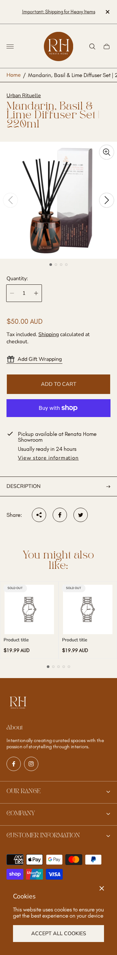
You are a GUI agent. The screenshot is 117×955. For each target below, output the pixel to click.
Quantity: (17, 278)
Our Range (23, 791)
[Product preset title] (29, 609)
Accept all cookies (58, 933)
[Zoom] (106, 152)
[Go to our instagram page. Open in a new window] (31, 764)
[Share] (39, 515)
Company (20, 814)
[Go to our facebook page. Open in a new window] (13, 764)
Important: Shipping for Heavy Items (58, 12)
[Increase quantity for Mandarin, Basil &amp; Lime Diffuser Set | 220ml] (36, 293)
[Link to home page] (17, 703)
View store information (48, 458)
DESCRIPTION (23, 486)
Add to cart (58, 384)
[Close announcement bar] (107, 12)
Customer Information (43, 836)
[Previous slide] (10, 200)
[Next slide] (106, 200)
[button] (50, 264)
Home (13, 75)
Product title (16, 640)
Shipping (48, 334)
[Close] (102, 888)
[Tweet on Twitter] (80, 515)
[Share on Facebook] (60, 515)
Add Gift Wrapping (40, 359)
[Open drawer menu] (10, 46)
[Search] (92, 46)
